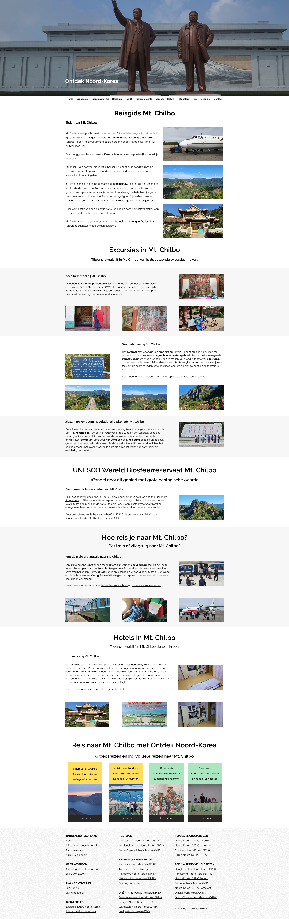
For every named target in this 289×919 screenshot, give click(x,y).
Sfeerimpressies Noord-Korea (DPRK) (140, 897)
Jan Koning (72, 887)
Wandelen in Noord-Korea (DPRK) (138, 906)
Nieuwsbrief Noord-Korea (81, 911)
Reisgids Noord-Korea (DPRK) (136, 902)
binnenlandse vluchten (114, 585)
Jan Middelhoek (75, 892)
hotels (123, 689)
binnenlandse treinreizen (146, 585)
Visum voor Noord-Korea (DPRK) (137, 864)
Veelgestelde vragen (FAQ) (134, 911)
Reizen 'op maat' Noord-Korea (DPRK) (140, 850)
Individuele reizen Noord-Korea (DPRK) (141, 845)
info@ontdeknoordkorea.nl (81, 845)
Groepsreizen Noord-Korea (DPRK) (139, 840)
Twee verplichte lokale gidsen (136, 869)
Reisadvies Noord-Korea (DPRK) (137, 873)
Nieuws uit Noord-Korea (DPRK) (137, 878)
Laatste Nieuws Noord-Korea (83, 906)
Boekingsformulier (129, 883)
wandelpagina (197, 376)
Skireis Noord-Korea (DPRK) (191, 854)
